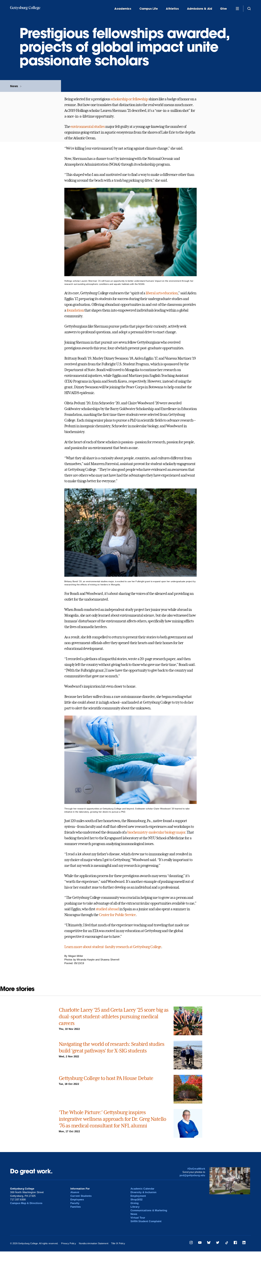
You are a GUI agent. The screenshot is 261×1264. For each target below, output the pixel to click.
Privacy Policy (68, 1243)
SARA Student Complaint (146, 1221)
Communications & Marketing (148, 1210)
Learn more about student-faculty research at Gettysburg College (112, 947)
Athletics (172, 8)
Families (75, 1206)
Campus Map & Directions (26, 1203)
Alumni (74, 1192)
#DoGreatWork (196, 1168)
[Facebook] (235, 1243)
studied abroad (107, 909)
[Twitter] (217, 1243)
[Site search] (249, 8)
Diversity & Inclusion (143, 1192)
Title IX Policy (118, 1243)
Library (134, 1206)
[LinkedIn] (244, 1243)
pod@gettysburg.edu (192, 1175)
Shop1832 (136, 1199)
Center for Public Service (117, 915)
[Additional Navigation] (237, 8)
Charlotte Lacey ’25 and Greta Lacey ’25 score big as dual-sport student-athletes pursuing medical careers (113, 1016)
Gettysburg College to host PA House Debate (106, 1078)
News (14, 86)
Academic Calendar (142, 1188)
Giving (134, 1203)
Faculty (74, 1203)
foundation (75, 310)
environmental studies (88, 126)
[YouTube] (200, 1243)
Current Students (81, 1195)
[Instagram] (191, 1243)
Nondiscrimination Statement (93, 1243)
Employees (77, 1199)
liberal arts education (162, 293)
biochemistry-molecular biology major (156, 832)
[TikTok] (226, 1243)
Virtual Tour (137, 1217)
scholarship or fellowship (129, 99)
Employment (138, 1195)
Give (223, 8)
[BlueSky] (209, 1243)
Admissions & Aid (199, 8)
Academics (122, 8)
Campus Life (148, 8)
